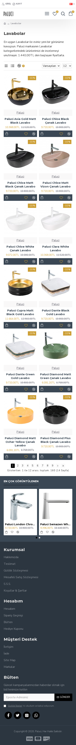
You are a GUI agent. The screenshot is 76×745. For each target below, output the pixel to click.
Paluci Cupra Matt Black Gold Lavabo (20, 312)
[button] (36, 537)
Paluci (20, 113)
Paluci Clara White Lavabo (55, 248)
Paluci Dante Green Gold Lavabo (20, 376)
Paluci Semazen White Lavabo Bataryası (55, 524)
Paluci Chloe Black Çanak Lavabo (55, 120)
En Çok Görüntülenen (21, 481)
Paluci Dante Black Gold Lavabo (55, 312)
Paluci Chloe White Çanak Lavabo (20, 248)
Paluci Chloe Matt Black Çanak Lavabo (20, 184)
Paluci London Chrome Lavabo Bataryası (20, 524)
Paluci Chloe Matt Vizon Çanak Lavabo (55, 184)
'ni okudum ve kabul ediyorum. (31, 705)
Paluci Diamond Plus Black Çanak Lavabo (55, 440)
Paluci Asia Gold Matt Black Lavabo (20, 120)
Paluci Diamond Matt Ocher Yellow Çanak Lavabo (20, 441)
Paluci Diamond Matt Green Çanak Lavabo (55, 376)
